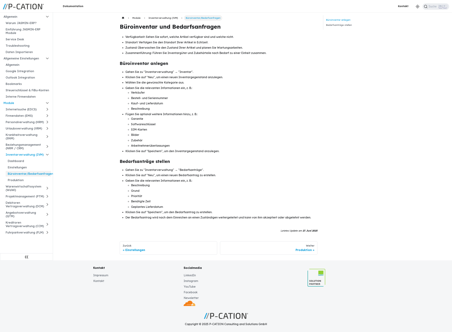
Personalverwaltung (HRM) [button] (25, 122)
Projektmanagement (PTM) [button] (25, 196)
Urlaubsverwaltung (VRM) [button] (24, 128)
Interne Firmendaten (21, 96)
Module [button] (9, 103)
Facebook (191, 292)
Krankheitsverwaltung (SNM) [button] (21, 136)
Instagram (191, 281)
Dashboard (16, 161)
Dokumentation (73, 6)
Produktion (16, 180)
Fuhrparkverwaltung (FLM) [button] (25, 232)
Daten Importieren (19, 52)
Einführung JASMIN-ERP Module (23, 31)
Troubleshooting (17, 45)
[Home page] (123, 18)
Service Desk (15, 39)
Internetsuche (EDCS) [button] (21, 109)
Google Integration (20, 71)
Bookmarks (14, 84)
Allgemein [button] (10, 16)
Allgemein (12, 65)
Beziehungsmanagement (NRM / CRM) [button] (23, 146)
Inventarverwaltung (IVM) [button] (25, 154)
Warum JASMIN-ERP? (21, 23)
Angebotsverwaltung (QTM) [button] (21, 214)
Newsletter (191, 298)
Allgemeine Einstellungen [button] (21, 58)
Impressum (100, 275)
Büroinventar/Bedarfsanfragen (29, 173)
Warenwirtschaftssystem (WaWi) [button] (23, 188)
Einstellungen (17, 167)
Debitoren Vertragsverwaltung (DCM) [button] (25, 204)
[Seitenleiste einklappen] (26, 256)
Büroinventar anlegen (338, 19)
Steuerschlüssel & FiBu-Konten (27, 90)
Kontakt (403, 6)
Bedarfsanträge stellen (339, 25)
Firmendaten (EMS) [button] (19, 115)
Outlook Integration (20, 77)
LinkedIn (190, 275)
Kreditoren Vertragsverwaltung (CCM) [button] (25, 224)
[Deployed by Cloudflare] (189, 305)
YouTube (190, 286)
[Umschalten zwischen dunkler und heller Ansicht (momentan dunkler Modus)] (417, 6)
